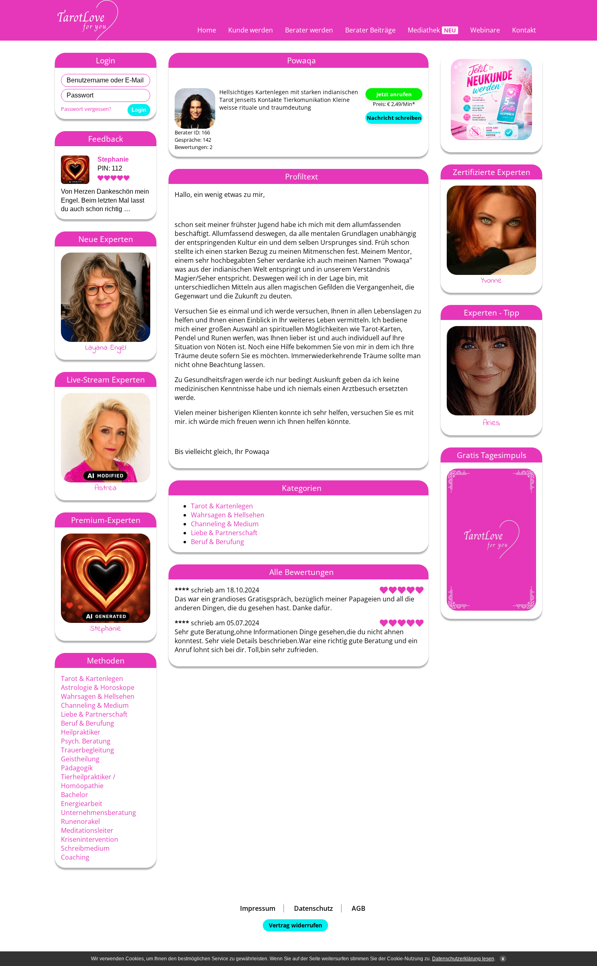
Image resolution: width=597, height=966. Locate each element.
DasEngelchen (524, 280)
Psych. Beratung (85, 741)
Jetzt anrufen (394, 94)
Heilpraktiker (80, 732)
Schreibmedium (85, 848)
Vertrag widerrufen (295, 925)
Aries (491, 423)
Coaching (75, 857)
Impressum (257, 908)
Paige (123, 159)
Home (206, 30)
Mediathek (424, 30)
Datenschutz (313, 908)
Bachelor (74, 794)
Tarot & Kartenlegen (92, 678)
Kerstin (126, 628)
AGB (359, 908)
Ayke (123, 488)
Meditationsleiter (87, 830)
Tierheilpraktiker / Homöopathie (88, 781)
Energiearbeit (81, 803)
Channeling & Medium (95, 705)
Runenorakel (80, 821)
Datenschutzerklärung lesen (463, 959)
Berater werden (309, 30)
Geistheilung (80, 758)
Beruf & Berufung (87, 723)
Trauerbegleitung (87, 750)
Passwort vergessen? (86, 108)
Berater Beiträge (370, 30)
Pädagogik (77, 767)
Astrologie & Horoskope (97, 687)
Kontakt (524, 30)
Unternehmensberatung (98, 812)
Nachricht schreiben (394, 117)
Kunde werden (250, 30)
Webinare (485, 30)
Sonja (123, 347)
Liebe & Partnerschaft (94, 714)
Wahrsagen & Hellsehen (97, 696)
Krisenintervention (89, 839)
